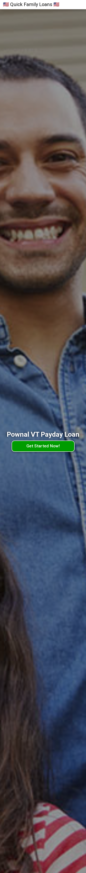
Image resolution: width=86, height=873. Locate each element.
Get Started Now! (43, 446)
